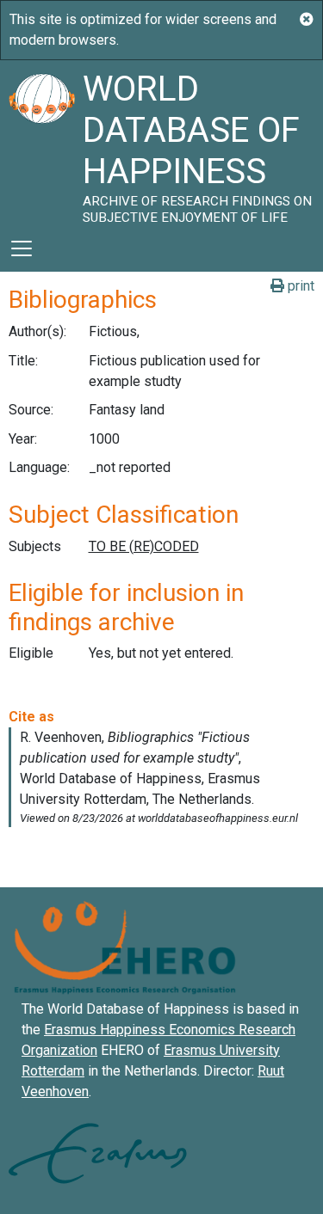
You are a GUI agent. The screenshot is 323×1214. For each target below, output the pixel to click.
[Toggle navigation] (21, 248)
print (299, 286)
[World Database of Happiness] (41, 142)
